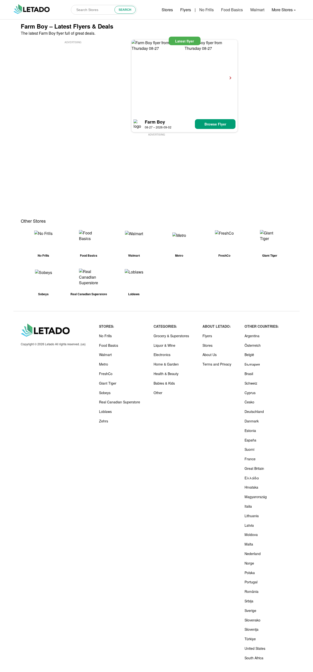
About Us (209, 354)
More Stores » (284, 9)
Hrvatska (251, 487)
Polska (250, 572)
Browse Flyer (215, 124)
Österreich (253, 345)
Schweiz (251, 383)
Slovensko (252, 620)
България (252, 364)
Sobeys (105, 392)
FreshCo (105, 373)
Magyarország (256, 496)
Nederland (253, 553)
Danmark (252, 421)
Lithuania (252, 515)
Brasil (249, 373)
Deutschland (254, 411)
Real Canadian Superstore (119, 401)
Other (158, 392)
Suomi (249, 449)
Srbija (249, 600)
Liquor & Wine (164, 345)
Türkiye (250, 638)
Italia (248, 506)
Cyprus (250, 392)
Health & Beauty (166, 373)
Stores (167, 9)
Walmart (257, 9)
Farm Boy (155, 122)
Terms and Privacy (216, 364)
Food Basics (232, 9)
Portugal (251, 581)
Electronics (162, 354)
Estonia (250, 430)
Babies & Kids (164, 383)
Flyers (185, 9)
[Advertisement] (73, 79)
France (250, 458)
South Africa (254, 657)
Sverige (250, 610)
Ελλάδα (252, 477)
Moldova (251, 534)
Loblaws (105, 411)
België (249, 354)
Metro (103, 364)
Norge (249, 563)
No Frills (206, 9)
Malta (249, 544)
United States (255, 648)
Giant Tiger (107, 383)
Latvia (249, 525)
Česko (249, 401)
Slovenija (251, 629)
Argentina (252, 335)
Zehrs (103, 421)
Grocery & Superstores (171, 335)
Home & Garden (166, 364)
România (251, 591)
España (250, 440)
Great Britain (254, 468)
